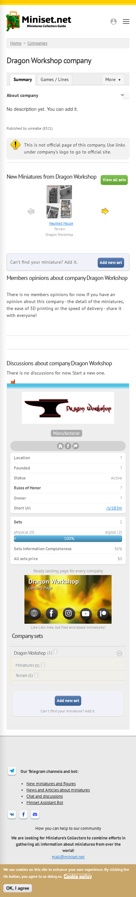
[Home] (38, 21)
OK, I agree (17, 888)
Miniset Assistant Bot (44, 802)
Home (15, 43)
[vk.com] (12, 818)
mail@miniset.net (68, 856)
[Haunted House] (60, 203)
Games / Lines (55, 79)
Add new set (111, 262)
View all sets (114, 180)
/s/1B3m (114, 508)
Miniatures (25, 665)
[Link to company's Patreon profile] (75, 448)
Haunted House (61, 223)
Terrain (59, 229)
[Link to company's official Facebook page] (68, 448)
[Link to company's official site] (60, 448)
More (113, 79)
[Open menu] (126, 21)
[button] (113, 21)
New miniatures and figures (51, 783)
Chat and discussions (44, 796)
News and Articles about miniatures (58, 789)
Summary (23, 79)
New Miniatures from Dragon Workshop (51, 176)
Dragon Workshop (59, 234)
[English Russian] (125, 95)
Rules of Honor (27, 488)
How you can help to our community (68, 828)
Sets (18, 522)
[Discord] (35, 818)
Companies (37, 43)
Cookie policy (78, 876)
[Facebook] (23, 818)
